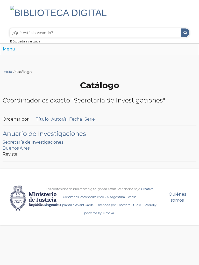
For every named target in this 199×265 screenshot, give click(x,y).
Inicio (7, 71)
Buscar (185, 32)
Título (42, 119)
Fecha (75, 119)
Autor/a (59, 119)
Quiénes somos (177, 197)
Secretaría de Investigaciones (33, 142)
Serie (89, 119)
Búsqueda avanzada (25, 41)
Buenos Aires (16, 148)
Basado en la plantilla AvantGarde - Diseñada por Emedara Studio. (92, 205)
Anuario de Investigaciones (44, 133)
